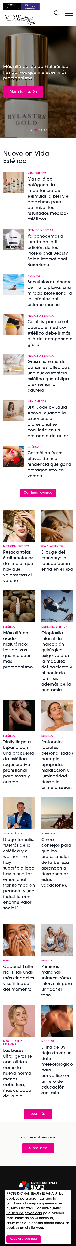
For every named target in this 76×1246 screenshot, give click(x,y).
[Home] (21, 6)
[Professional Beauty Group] (38, 1186)
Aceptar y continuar (24, 1238)
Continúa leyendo (38, 492)
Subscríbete (38, 1148)
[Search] (56, 13)
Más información (23, 92)
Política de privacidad (24, 1213)
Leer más (38, 1114)
